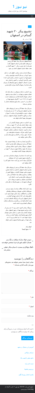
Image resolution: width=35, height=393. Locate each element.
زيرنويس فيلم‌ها (28, 369)
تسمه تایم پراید (29, 364)
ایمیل (31, 306)
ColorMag (30, 389)
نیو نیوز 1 (19, 6)
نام (31, 297)
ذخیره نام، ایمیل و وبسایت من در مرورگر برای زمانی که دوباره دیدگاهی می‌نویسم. (18, 330)
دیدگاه (30, 271)
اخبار (30, 26)
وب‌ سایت (30, 316)
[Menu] (32, 16)
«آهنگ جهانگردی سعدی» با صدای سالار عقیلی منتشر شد (18, 248)
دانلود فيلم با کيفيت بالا (27, 358)
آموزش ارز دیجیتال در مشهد (25, 347)
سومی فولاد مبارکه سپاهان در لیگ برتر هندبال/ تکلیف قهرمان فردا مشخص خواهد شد (16, 241)
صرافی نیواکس (29, 352)
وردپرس (23, 389)
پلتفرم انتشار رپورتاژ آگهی (26, 374)
